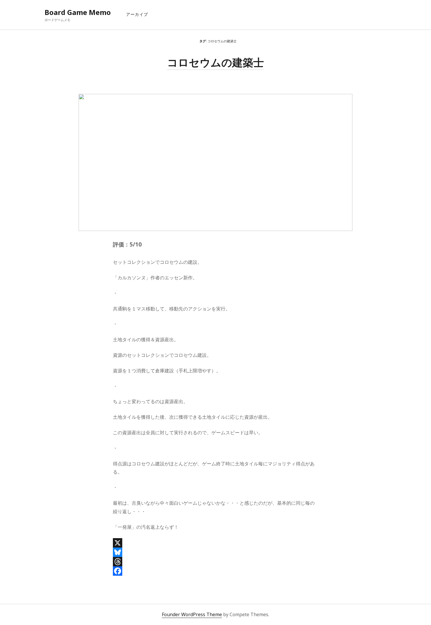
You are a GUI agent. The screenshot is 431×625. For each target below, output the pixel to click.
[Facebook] (215, 571)
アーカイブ (137, 14)
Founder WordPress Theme (192, 614)
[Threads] (215, 561)
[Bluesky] (215, 552)
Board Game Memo (78, 12)
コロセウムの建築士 (215, 62)
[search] (384, 12)
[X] (215, 543)
